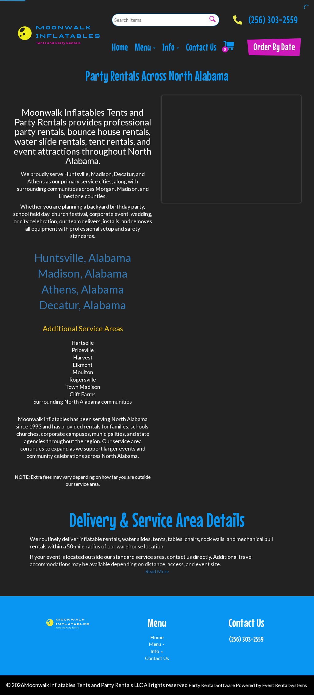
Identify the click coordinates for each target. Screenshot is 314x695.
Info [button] (169, 47)
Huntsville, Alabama (82, 257)
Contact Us (201, 47)
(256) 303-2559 (273, 18)
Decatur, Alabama (82, 305)
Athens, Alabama (82, 289)
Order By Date (274, 46)
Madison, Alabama (83, 273)
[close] (305, 8)
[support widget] (295, 680)
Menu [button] (143, 47)
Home (120, 47)
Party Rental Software (212, 685)
